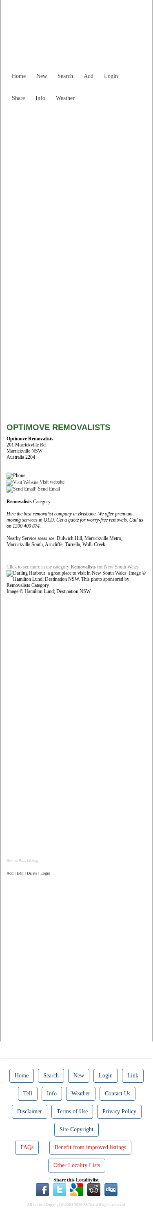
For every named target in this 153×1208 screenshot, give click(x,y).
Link (132, 1076)
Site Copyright (76, 1129)
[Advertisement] (76, 181)
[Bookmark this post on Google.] (76, 1189)
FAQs (26, 1147)
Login (111, 76)
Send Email (48, 489)
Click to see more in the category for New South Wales (73, 567)
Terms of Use (72, 1111)
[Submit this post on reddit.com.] (93, 1189)
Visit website (51, 482)
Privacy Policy (119, 1111)
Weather (65, 98)
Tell (27, 1093)
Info (40, 98)
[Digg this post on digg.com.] (111, 1189)
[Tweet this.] (59, 1189)
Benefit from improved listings (90, 1147)
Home (19, 76)
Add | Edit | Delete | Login (28, 873)
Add (88, 76)
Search (65, 76)
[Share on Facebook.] (42, 1189)
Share (18, 98)
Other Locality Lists (76, 1165)
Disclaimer (29, 1111)
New (41, 76)
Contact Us (117, 1093)
